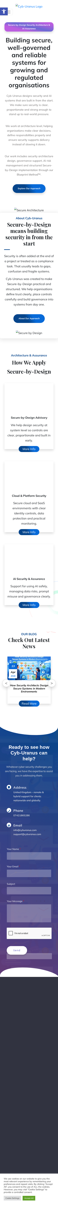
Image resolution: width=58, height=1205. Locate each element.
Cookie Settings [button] (12, 1198)
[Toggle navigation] (8, 12)
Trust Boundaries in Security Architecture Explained (33, 1078)
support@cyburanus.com (27, 834)
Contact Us (18, 1164)
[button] (4, 11)
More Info (29, 449)
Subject (11, 883)
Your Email (13, 866)
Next (52, 683)
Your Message (15, 901)
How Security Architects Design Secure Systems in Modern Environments (34, 1103)
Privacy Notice (20, 1171)
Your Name (14, 849)
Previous (6, 683)
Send (16, 950)
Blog (14, 1149)
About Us (17, 1156)
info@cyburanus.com (25, 830)
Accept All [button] (28, 1198)
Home (15, 1142)
